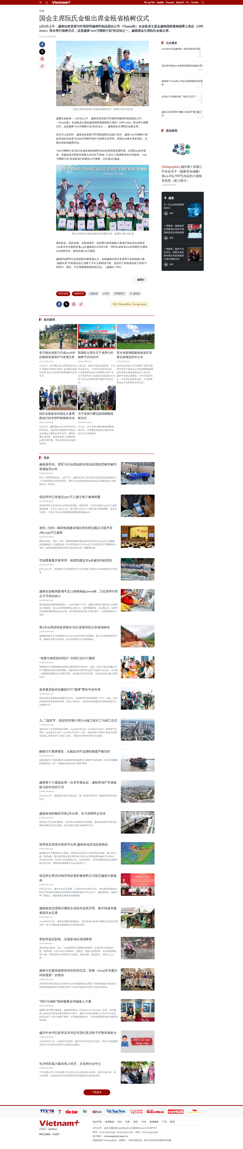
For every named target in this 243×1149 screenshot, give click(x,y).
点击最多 (171, 42)
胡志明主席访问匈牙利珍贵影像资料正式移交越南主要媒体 (78, 878)
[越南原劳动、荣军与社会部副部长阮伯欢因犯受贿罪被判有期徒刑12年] (138, 473)
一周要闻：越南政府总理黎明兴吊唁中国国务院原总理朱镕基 (174, 229)
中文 (187, 2)
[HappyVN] (195, 1112)
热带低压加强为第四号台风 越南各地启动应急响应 (73, 844)
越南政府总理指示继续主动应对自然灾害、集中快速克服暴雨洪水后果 (78, 910)
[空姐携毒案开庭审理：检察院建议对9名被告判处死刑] (138, 569)
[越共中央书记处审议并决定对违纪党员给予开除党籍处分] (138, 1041)
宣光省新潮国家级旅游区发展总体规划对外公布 (134, 355)
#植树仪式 (79, 293)
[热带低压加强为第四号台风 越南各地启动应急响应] (138, 853)
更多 (46, 457)
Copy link (42, 66)
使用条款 (109, 1121)
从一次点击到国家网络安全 (174, 206)
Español (180, 2)
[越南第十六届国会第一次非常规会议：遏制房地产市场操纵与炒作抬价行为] (138, 791)
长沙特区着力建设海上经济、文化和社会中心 (70, 1063)
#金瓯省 (93, 293)
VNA (143, 1121)
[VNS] (116, 1112)
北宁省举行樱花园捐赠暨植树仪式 (95, 416)
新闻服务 (154, 1121)
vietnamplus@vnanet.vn (116, 1136)
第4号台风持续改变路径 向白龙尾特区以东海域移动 (74, 627)
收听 (172, 213)
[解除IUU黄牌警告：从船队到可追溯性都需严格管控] (138, 760)
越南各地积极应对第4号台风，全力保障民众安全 (72, 813)
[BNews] (85, 1112)
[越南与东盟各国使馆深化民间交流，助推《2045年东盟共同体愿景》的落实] (138, 979)
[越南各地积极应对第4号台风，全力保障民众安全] (138, 822)
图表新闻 (171, 130)
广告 (164, 1121)
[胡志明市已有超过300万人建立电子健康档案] (138, 506)
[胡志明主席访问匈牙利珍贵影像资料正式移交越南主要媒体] (138, 884)
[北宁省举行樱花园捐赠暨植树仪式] (97, 397)
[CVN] (136, 1112)
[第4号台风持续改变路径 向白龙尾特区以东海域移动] (138, 636)
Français (170, 2)
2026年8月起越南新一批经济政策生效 (181, 49)
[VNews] (59, 1112)
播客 (171, 198)
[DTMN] (155, 1112)
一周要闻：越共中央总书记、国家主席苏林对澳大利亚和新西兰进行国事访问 (174, 254)
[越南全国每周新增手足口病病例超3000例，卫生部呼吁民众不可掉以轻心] (138, 600)
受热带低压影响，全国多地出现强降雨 (65, 939)
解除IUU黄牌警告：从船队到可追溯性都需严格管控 (74, 751)
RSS (120, 1121)
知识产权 (97, 1121)
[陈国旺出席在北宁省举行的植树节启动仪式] (97, 336)
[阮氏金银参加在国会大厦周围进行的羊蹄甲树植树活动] (58, 397)
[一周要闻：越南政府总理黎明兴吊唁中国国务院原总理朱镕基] (195, 231)
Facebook (42, 44)
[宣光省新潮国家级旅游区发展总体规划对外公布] (136, 336)
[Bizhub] (97, 1112)
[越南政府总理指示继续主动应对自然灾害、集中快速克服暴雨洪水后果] (138, 917)
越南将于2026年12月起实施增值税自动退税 (182, 83)
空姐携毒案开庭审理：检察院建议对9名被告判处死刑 (75, 560)
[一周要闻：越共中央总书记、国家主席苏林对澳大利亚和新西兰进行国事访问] (195, 254)
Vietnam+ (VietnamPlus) (61, 2)
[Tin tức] (72, 1112)
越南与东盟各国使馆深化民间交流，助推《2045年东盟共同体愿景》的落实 (78, 973)
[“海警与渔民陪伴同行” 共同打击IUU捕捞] (138, 667)
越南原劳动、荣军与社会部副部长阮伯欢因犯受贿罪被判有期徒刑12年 (78, 467)
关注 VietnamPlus (122, 304)
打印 (42, 59)
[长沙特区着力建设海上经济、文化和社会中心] (138, 1072)
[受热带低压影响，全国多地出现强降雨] (138, 948)
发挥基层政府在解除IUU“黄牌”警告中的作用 (69, 689)
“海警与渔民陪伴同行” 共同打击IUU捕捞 (67, 658)
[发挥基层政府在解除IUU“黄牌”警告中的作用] (138, 698)
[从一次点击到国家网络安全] (195, 210)
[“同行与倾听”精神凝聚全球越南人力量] (138, 1010)
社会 (41, 10)
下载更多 (97, 1092)
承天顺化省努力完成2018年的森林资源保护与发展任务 (57, 355)
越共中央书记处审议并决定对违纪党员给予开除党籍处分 (78, 1032)
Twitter (42, 52)
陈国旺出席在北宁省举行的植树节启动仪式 (95, 355)
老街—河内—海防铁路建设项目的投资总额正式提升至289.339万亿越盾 (76, 530)
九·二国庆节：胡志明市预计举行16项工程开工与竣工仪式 (78, 720)
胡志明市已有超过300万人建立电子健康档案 (70, 497)
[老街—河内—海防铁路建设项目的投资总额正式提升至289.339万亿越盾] (138, 537)
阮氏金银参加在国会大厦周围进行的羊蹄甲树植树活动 (57, 416)
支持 (127, 1121)
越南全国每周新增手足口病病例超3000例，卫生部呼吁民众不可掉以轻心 (78, 594)
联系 (172, 1121)
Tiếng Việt (149, 2)
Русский (194, 2)
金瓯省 (136, 293)
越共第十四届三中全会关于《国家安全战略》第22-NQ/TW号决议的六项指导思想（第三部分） (182, 173)
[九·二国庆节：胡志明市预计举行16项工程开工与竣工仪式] (138, 729)
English (160, 2)
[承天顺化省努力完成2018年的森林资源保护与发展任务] (58, 336)
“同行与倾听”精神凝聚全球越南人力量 (65, 1001)
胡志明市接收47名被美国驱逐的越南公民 (182, 65)
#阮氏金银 (63, 293)
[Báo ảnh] (175, 1112)
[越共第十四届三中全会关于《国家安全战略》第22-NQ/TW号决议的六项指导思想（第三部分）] (183, 149)
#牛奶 (106, 293)
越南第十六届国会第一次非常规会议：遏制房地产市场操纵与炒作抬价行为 (78, 785)
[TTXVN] (47, 1112)
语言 (135, 1121)
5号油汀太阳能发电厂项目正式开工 (179, 96)
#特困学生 (119, 293)
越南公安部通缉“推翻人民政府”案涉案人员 (182, 114)
